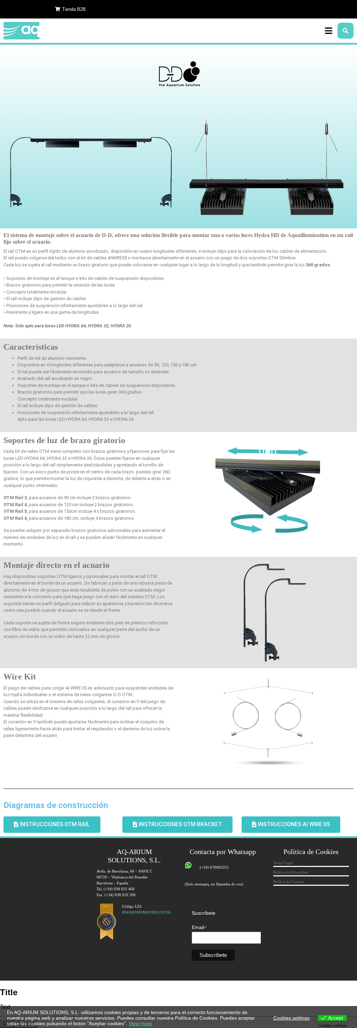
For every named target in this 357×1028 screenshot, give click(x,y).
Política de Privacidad (290, 872)
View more (140, 1023)
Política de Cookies (288, 881)
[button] (70, 9)
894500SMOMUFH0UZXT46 (146, 912)
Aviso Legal (283, 863)
